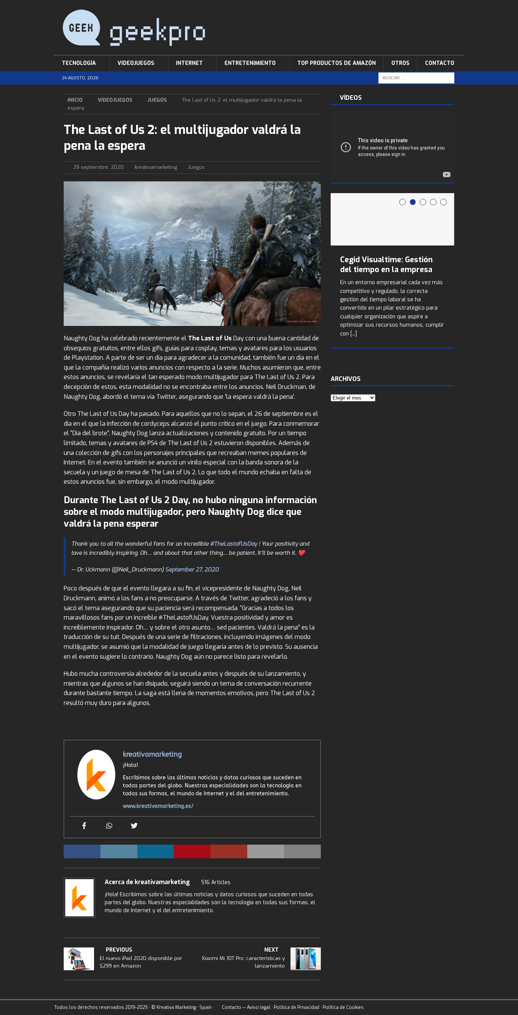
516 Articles (216, 882)
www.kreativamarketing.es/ (158, 806)
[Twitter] (134, 826)
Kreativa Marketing (176, 1007)
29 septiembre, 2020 (98, 167)
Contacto (439, 63)
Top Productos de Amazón (336, 63)
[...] (353, 333)
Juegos (196, 167)
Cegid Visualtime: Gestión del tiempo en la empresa (386, 265)
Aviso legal (258, 1007)
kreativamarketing (156, 167)
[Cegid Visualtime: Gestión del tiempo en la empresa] (392, 219)
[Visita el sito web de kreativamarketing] (107, 923)
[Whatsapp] (109, 826)
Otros (400, 63)
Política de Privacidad (296, 1007)
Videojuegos (136, 63)
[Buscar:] (416, 78)
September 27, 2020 (192, 569)
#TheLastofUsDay (233, 544)
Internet (189, 63)
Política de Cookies (343, 1007)
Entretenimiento (250, 63)
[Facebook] (84, 826)
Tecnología (79, 63)
